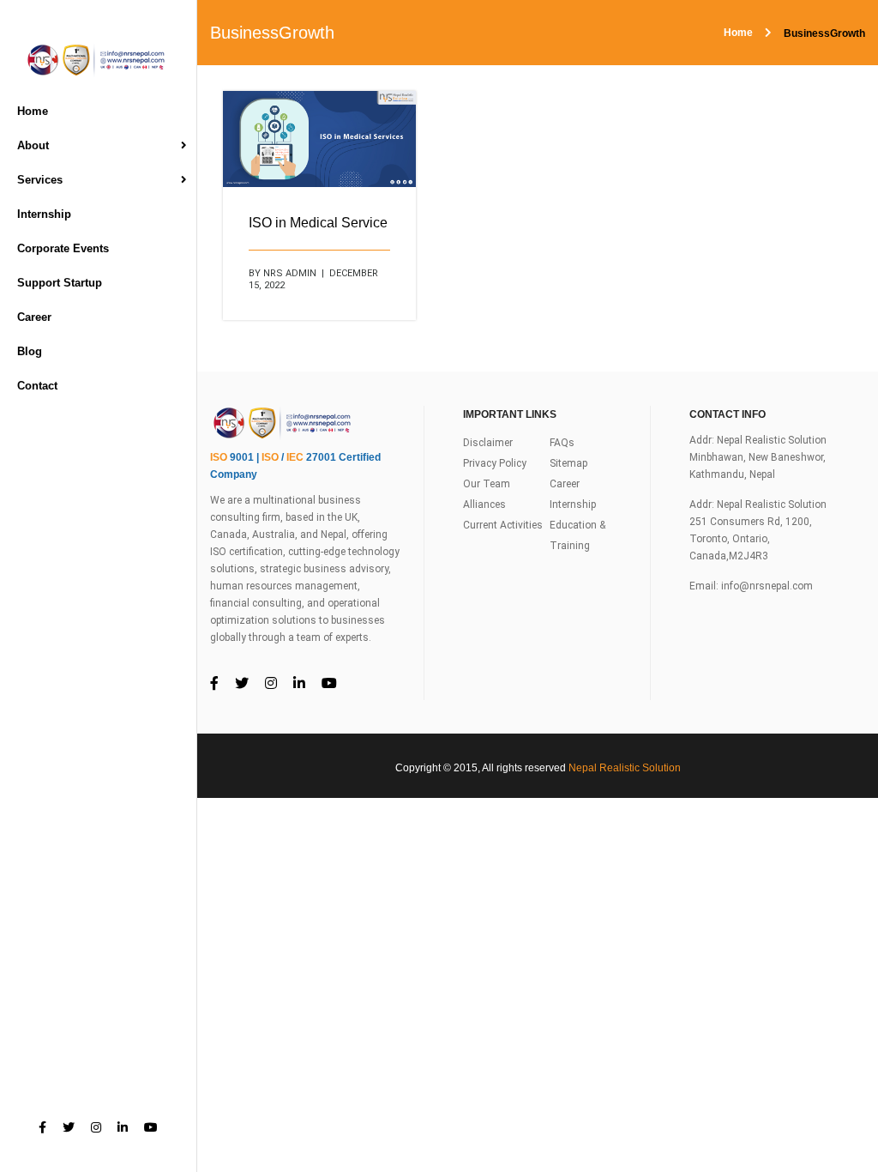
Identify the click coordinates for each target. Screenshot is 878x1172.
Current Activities (503, 525)
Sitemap (568, 463)
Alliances (484, 504)
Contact (37, 385)
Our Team (486, 484)
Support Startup (59, 282)
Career (34, 317)
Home (32, 111)
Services (40, 179)
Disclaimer (488, 443)
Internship (44, 214)
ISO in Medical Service (318, 222)
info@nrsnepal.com (767, 586)
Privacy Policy (494, 463)
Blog (29, 351)
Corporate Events (63, 248)
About (33, 145)
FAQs (562, 443)
